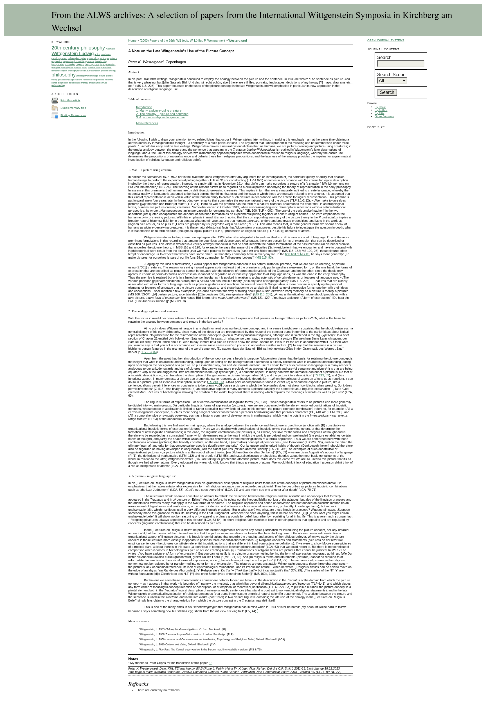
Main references (147, 123)
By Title (379, 113)
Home (132, 40)
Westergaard (237, 40)
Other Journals (384, 116)
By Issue (380, 106)
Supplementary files (73, 107)
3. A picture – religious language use (160, 117)
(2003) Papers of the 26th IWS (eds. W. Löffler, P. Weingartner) (182, 40)
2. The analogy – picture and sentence (162, 114)
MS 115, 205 (262, 294)
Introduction (144, 107)
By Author (381, 110)
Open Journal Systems (385, 40)
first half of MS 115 (297, 254)
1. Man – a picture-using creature (158, 110)
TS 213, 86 (215, 382)
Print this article (70, 99)
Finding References (73, 115)
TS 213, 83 (149, 352)
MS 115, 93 (264, 257)
